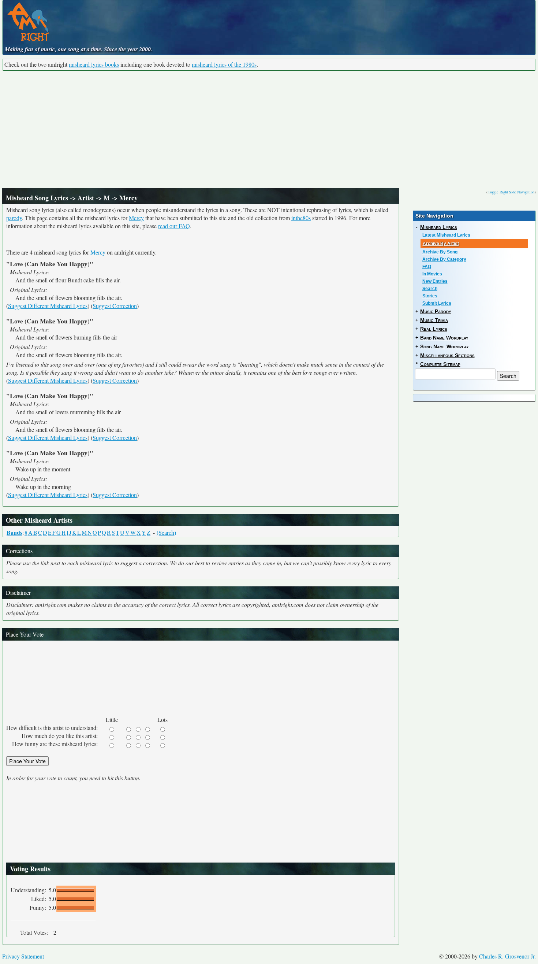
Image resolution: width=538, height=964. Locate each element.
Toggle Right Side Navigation (511, 191)
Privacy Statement (23, 956)
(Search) (166, 532)
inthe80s (301, 218)
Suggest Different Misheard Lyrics (47, 305)
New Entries (435, 281)
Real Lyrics (433, 329)
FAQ (426, 266)
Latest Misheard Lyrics (446, 235)
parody (14, 218)
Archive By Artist (441, 243)
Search (429, 288)
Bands (14, 532)
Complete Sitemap (440, 364)
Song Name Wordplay (444, 346)
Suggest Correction (115, 305)
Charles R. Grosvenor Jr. (507, 956)
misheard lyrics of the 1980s (224, 64)
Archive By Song (439, 252)
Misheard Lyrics (438, 227)
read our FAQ (174, 226)
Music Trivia (434, 320)
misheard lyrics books (94, 64)
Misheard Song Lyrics (37, 198)
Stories (429, 296)
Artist (86, 198)
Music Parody (435, 311)
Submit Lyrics (436, 303)
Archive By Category (444, 259)
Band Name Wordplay (444, 338)
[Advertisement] (269, 129)
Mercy (136, 218)
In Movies (432, 274)
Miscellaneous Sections (447, 355)
